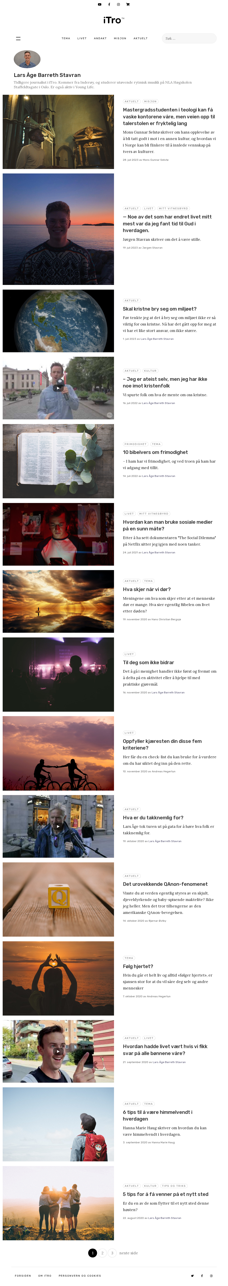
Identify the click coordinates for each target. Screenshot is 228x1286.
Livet (82, 38)
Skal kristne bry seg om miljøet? (160, 309)
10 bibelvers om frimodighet (155, 452)
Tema (66, 38)
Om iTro (45, 1275)
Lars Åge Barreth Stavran (157, 338)
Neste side (128, 1253)
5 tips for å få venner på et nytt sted (165, 1194)
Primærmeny (18, 38)
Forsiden (23, 1275)
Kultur (150, 370)
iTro (114, 20)
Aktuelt (141, 38)
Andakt (100, 38)
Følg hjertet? (138, 966)
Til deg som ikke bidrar (148, 662)
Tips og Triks (174, 1185)
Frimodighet (136, 444)
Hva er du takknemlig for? (153, 818)
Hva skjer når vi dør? (147, 589)
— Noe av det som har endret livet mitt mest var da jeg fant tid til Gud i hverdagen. (167, 223)
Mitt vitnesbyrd (173, 208)
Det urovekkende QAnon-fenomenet (165, 884)
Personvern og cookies (80, 1275)
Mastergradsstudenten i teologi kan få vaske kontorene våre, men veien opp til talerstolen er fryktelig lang (169, 116)
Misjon (120, 38)
